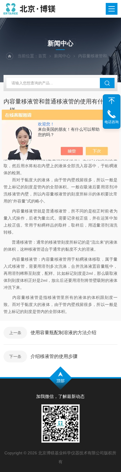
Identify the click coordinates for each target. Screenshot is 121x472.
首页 (42, 55)
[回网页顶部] (111, 101)
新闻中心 (62, 55)
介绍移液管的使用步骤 (54, 356)
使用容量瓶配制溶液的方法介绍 (63, 332)
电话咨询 (112, 122)
